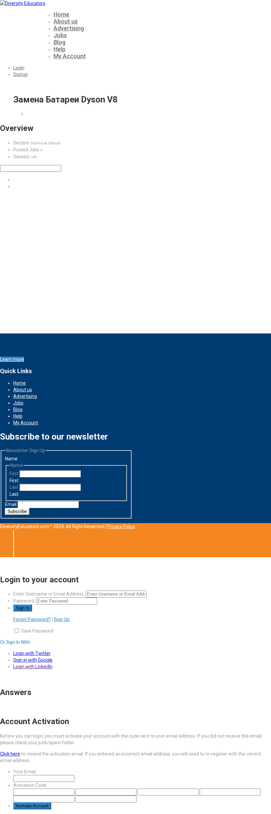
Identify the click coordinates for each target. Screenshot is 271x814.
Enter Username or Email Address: (49, 594)
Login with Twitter (32, 653)
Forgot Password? (32, 619)
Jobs (60, 35)
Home (61, 14)
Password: (24, 600)
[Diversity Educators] (22, 3)
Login (18, 67)
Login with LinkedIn (33, 666)
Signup (20, 74)
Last (14, 487)
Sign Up (62, 619)
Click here (10, 753)
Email (11, 504)
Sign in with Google (33, 660)
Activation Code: (30, 785)
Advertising (69, 28)
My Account (70, 56)
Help (59, 49)
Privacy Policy (121, 526)
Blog (59, 42)
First (14, 473)
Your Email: (25, 771)
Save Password (37, 631)
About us (66, 21)
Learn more (12, 359)
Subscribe (17, 511)
